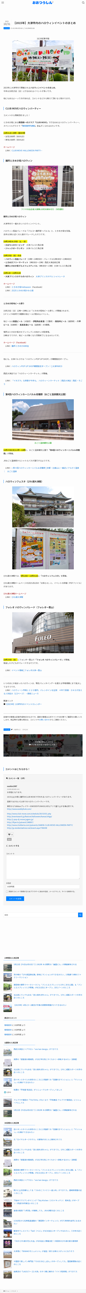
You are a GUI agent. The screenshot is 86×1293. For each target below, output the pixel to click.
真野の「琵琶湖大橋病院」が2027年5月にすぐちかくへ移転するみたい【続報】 (46, 1059)
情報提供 (8, 1025)
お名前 (8, 883)
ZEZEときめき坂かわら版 (22, 290)
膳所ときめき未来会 (20, 346)
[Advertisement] (43, 936)
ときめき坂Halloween (21, 287)
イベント (6, 28)
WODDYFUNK (28, 125)
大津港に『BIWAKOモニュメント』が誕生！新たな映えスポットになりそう (44, 1251)
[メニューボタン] (2, 2)
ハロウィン (17, 729)
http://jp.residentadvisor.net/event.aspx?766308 (27, 828)
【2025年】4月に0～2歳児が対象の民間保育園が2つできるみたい (40, 1005)
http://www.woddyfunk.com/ (19, 809)
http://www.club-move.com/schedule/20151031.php (29, 813)
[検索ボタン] (83, 2)
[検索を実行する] (80, 915)
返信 (9, 839)
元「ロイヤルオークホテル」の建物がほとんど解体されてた (38, 1139)
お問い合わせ (44, 719)
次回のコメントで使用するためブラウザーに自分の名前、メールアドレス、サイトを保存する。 (42, 891)
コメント (10, 853)
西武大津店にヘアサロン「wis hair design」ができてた (36, 1049)
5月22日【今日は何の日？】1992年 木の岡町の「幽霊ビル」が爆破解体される (45, 964)
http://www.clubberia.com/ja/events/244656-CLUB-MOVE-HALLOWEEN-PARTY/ (40, 825)
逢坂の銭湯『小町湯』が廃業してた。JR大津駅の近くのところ (39, 1210)
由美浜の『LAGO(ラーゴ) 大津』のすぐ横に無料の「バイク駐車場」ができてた (45, 1271)
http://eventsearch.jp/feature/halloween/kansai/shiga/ (29, 816)
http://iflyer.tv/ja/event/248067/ (20, 822)
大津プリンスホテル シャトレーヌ (50, 276)
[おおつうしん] (43, 2)
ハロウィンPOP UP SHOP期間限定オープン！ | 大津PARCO (37, 366)
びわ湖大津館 (17, 597)
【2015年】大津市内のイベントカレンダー (23, 704)
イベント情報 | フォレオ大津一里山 (27, 670)
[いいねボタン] (9, 834)
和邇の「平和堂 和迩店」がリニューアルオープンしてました (38, 1089)
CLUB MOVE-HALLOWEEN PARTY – (27, 150)
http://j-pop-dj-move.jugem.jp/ (20, 819)
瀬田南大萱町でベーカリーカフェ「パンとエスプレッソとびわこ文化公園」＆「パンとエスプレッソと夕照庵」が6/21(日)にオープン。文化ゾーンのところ (48, 986)
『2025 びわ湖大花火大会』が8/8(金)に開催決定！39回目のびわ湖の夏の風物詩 (46, 1241)
